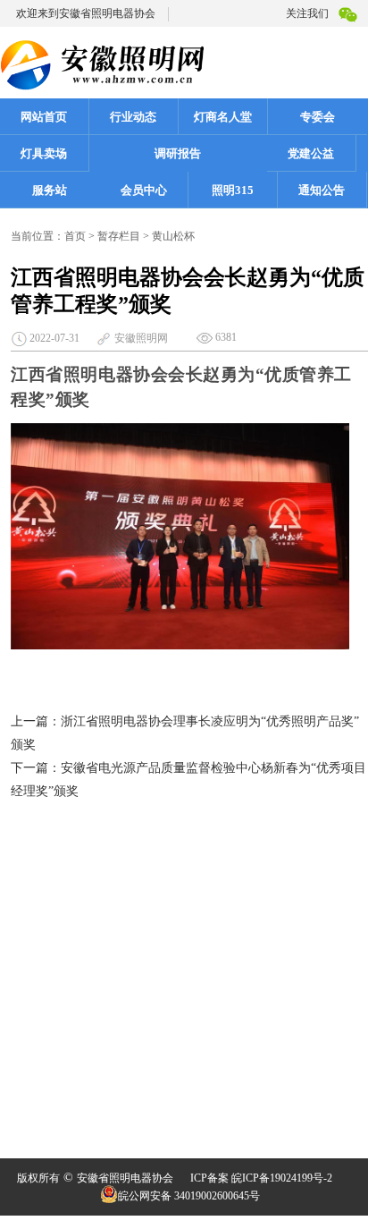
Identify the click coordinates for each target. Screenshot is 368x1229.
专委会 (317, 116)
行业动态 (133, 116)
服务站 (49, 190)
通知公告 (321, 190)
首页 (75, 236)
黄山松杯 (173, 236)
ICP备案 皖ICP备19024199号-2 (261, 1178)
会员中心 (144, 190)
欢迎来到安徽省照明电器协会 (85, 13)
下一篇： (36, 768)
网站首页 (44, 116)
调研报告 (178, 153)
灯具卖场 (44, 153)
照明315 (233, 190)
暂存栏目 (118, 236)
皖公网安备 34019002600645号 (189, 1196)
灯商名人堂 (223, 116)
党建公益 (311, 153)
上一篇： (36, 721)
